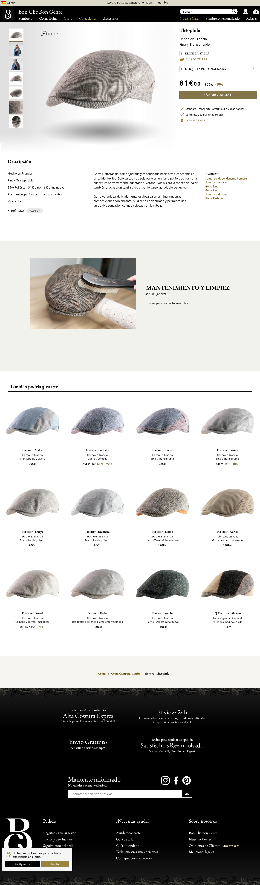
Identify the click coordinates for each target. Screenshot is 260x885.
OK (187, 793)
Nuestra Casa (189, 18)
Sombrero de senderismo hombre (226, 178)
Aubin (162, 613)
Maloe (32, 450)
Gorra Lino (211, 190)
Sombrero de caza (216, 194)
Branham (97, 532)
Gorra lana (211, 186)
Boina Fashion (214, 198)
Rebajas (251, 18)
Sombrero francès (216, 182)
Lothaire (97, 450)
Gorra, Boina (48, 18)
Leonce (227, 450)
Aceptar (55, 864)
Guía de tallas (196, 59)
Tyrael (162, 450)
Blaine (162, 532)
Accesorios (110, 18)
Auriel (227, 532)
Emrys (32, 532)
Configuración (22, 864)
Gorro (68, 18)
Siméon (229, 613)
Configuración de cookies (134, 858)
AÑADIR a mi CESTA (218, 94)
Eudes (97, 613)
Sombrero (26, 18)
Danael (32, 613)
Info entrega (195, 120)
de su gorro (185, 290)
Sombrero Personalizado (223, 18)
